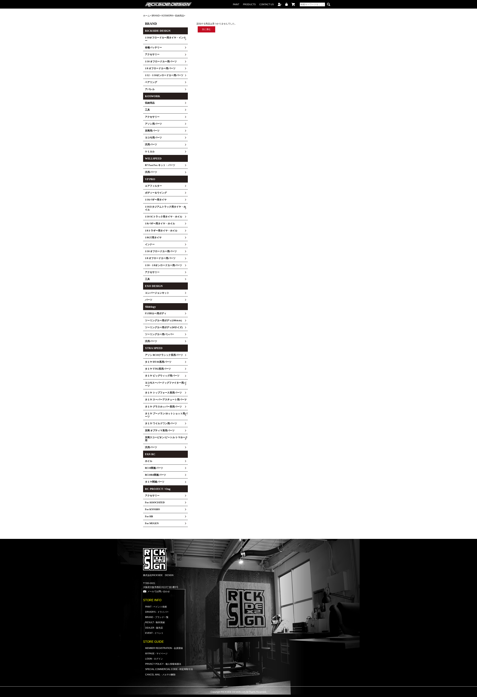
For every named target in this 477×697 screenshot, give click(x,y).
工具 (147, 110)
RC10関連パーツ (154, 468)
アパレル (150, 89)
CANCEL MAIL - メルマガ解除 (160, 674)
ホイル (148, 461)
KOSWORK (167, 15)
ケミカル (150, 151)
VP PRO (150, 179)
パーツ (148, 300)
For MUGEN (152, 523)
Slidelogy (150, 306)
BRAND (156, 15)
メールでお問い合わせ (158, 591)
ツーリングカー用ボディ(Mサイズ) (164, 327)
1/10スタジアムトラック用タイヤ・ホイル (165, 208)
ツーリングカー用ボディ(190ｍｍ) (163, 320)
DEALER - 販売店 (154, 628)
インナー (150, 244)
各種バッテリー (153, 47)
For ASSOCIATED (155, 502)
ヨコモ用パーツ (153, 137)
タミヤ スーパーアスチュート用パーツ (166, 399)
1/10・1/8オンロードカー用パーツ (163, 265)
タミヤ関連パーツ (154, 482)
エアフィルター (153, 186)
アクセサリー (152, 54)
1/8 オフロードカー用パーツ (160, 68)
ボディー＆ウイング (156, 192)
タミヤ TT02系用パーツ (158, 369)
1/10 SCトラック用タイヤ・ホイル (163, 216)
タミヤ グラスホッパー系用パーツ (163, 406)
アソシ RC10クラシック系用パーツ (164, 355)
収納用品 (179, 15)
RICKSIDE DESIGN (157, 30)
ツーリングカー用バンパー (159, 334)
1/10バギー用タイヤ (156, 199)
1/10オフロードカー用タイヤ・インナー (165, 39)
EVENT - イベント (154, 633)
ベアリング (151, 82)
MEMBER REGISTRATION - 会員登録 (164, 648)
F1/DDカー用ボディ (155, 313)
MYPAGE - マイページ (156, 653)
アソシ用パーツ (153, 124)
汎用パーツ (151, 144)
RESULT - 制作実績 (155, 622)
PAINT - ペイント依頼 (156, 606)
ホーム (146, 15)
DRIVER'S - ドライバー (157, 612)
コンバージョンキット (157, 293)
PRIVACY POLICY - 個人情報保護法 (163, 664)
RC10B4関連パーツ (155, 475)
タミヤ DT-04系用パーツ (158, 362)
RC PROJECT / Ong (157, 488)
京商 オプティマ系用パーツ (160, 430)
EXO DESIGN (154, 286)
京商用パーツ (152, 130)
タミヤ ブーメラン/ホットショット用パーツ (166, 415)
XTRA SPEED (153, 348)
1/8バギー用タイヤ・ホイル (160, 223)
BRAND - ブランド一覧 (156, 617)
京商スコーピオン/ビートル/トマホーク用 (166, 439)
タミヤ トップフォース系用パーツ (163, 392)
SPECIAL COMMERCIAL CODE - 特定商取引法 (169, 669)
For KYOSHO (152, 509)
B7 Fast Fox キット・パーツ (160, 165)
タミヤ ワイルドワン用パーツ (161, 423)
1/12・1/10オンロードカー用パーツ (164, 75)
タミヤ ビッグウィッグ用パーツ (162, 375)
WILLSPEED (153, 158)
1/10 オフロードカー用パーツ (161, 61)
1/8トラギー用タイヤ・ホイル (161, 230)
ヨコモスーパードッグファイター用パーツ (165, 384)
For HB (149, 516)
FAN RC (150, 454)
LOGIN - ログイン (154, 658)
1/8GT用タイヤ (153, 237)
